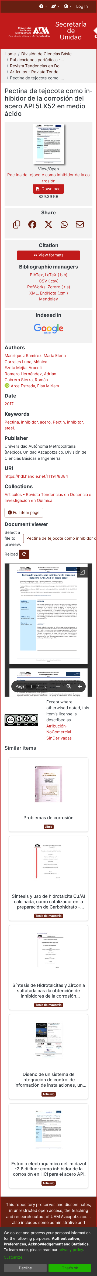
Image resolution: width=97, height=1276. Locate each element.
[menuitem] (43, 6)
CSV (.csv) (48, 281)
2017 (9, 403)
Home (10, 53)
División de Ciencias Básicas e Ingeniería (48, 53)
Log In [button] (82, 6)
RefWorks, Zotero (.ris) (48, 286)
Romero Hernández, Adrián (30, 373)
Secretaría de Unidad (71, 31)
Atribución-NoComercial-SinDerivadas (59, 732)
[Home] (29, 32)
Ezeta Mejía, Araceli (23, 367)
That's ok (70, 1268)
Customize (13, 1257)
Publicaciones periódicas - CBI (37, 59)
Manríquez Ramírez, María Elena (35, 355)
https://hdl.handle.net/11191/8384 (36, 476)
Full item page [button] (26, 512)
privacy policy (70, 1249)
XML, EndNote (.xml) (48, 293)
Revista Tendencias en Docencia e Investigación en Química (37, 65)
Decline (25, 1268)
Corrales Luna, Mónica (26, 361)
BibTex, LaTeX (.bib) (48, 274)
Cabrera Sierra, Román (26, 379)
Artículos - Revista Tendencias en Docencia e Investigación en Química (37, 71)
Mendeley (48, 298)
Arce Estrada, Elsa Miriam (34, 385)
